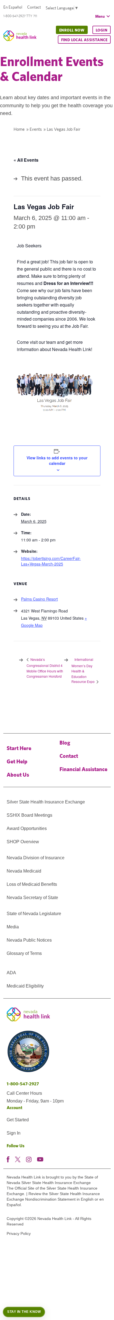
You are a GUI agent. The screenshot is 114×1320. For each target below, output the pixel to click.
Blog (64, 742)
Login (101, 30)
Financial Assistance (83, 769)
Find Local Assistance (84, 40)
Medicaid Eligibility (25, 986)
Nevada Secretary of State (32, 897)
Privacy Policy (19, 1233)
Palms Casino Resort (39, 599)
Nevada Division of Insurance (35, 857)
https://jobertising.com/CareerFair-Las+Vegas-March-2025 (51, 561)
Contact (34, 7)
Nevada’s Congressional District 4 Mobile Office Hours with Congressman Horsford (45, 668)
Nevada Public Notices (29, 940)
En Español (12, 7)
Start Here (19, 748)
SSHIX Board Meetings (29, 815)
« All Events (26, 160)
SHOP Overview (23, 841)
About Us (18, 774)
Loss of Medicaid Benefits (32, 884)
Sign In (13, 1133)
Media (13, 926)
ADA (11, 972)
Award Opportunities (27, 828)
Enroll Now (71, 30)
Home (19, 129)
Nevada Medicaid (24, 871)
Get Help (17, 761)
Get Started (18, 1119)
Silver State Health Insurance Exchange (46, 802)
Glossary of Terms (24, 953)
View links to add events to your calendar (57, 460)
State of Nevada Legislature (34, 913)
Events (36, 129)
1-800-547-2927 (23, 1083)
